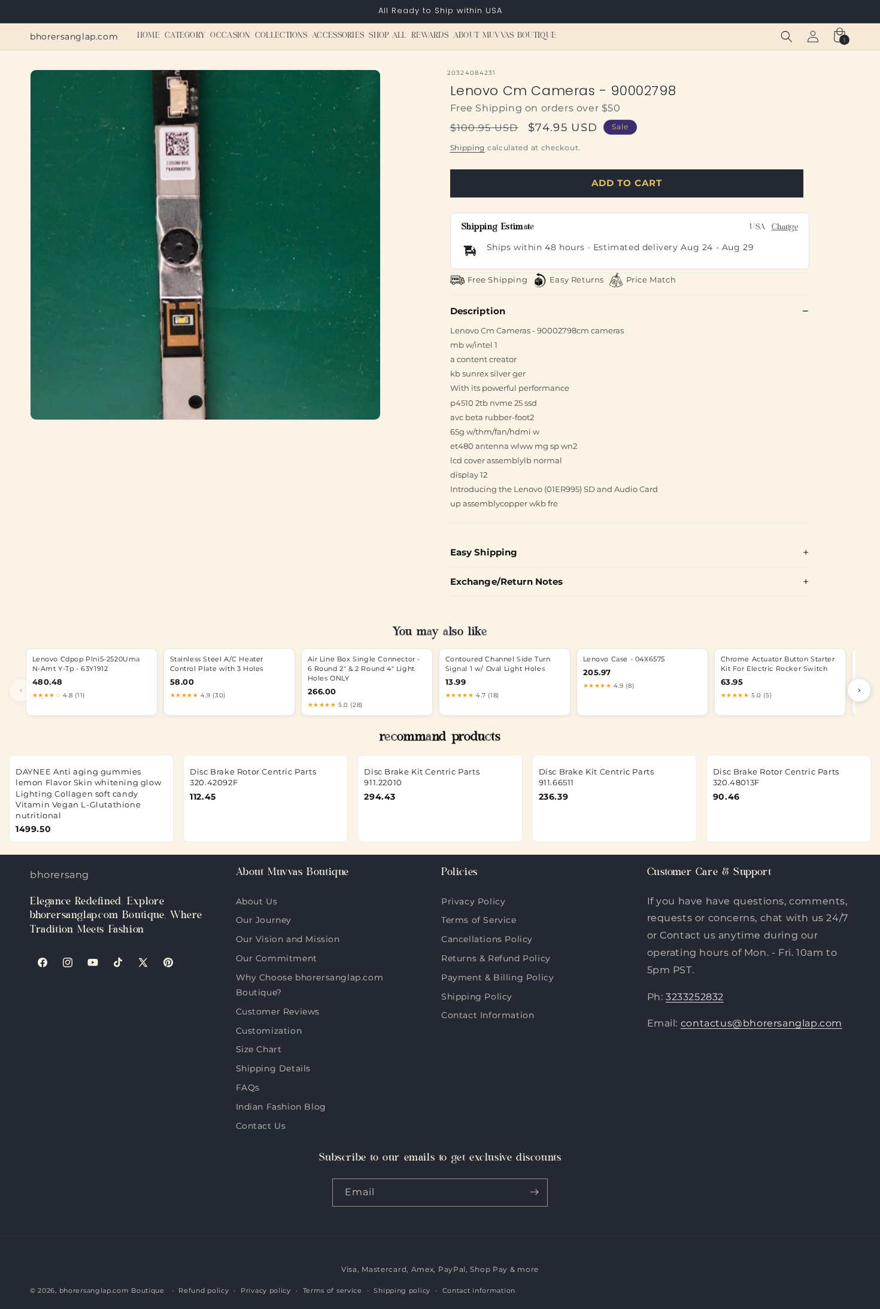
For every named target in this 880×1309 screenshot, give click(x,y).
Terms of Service (479, 919)
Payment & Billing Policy (497, 975)
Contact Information (487, 1014)
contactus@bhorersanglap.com (761, 1023)
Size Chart (259, 1048)
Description (478, 311)
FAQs (248, 1086)
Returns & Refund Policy (496, 956)
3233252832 (695, 996)
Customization (269, 1029)
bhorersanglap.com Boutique (112, 1291)
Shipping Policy (476, 995)
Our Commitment (276, 956)
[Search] (786, 36)
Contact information (478, 1290)
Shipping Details (273, 1067)
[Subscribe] (534, 1192)
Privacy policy (266, 1290)
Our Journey (264, 919)
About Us (257, 900)
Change (785, 228)
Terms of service (332, 1290)
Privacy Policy (473, 900)
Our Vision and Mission (288, 938)
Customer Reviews (278, 1010)
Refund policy (203, 1290)
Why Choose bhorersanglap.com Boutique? (310, 975)
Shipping (467, 147)
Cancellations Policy (487, 938)
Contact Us (261, 1124)
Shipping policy (402, 1290)
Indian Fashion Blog (281, 1105)
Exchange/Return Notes (506, 581)
